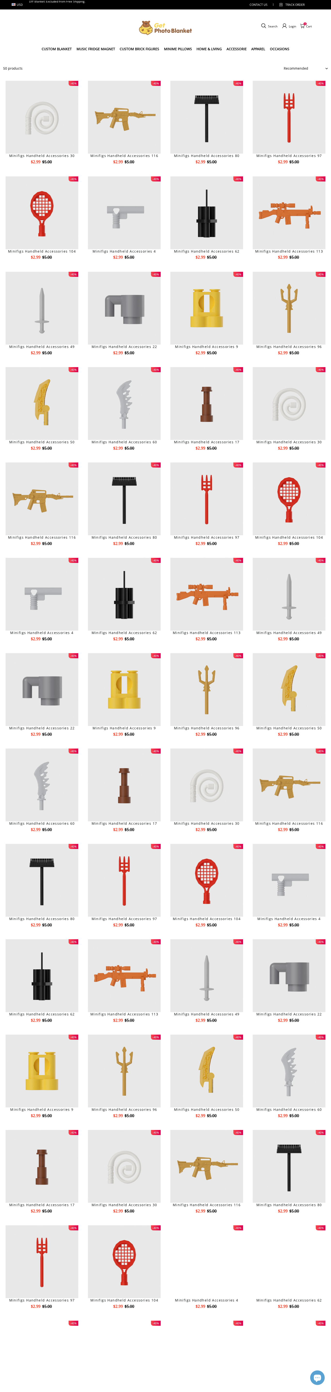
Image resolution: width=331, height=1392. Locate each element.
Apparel (258, 49)
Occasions (279, 49)
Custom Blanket (57, 49)
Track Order (295, 5)
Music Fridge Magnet (96, 49)
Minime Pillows (178, 49)
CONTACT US (259, 5)
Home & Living (209, 49)
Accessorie (237, 49)
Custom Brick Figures (139, 49)
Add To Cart (41, 170)
